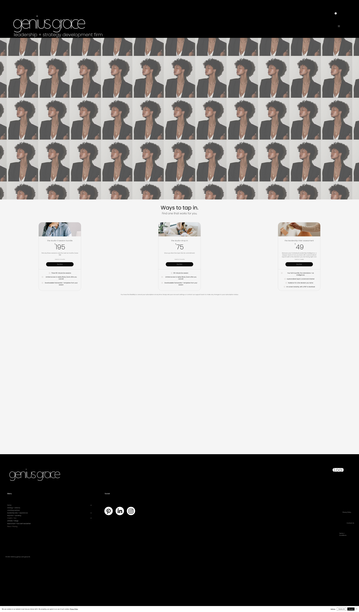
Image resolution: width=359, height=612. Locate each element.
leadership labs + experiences (17, 513)
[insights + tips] (91, 518)
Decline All (341, 609)
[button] (336, 13)
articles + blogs (12, 521)
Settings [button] (333, 609)
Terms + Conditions (342, 534)
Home (9, 505)
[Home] (91, 505)
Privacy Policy (347, 512)
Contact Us (350, 523)
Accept (351, 609)
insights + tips (11, 518)
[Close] (357, 609)
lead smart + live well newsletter (19, 523)
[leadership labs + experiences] (91, 513)
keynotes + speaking (14, 515)
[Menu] (339, 26)
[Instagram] (131, 511)
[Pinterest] (108, 511)
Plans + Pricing (12, 526)
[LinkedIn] (120, 511)
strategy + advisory (13, 508)
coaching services (13, 510)
